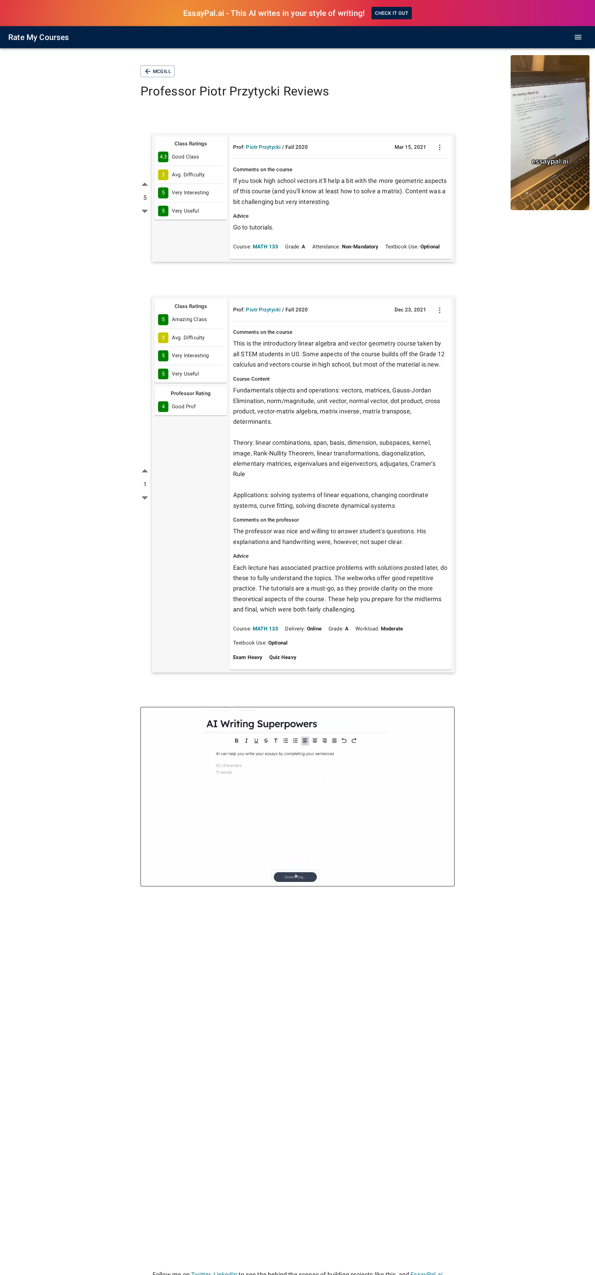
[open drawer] (578, 37)
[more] (439, 147)
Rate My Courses (38, 37)
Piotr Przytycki (263, 147)
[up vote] (145, 184)
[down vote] (145, 211)
